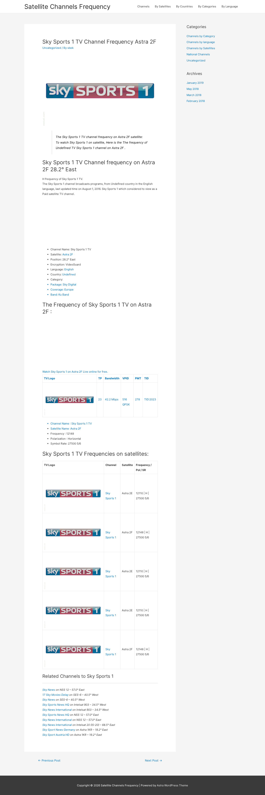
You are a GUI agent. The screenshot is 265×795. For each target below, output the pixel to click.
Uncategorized (51, 48)
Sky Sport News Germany (59, 729)
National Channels (198, 54)
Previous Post (49, 760)
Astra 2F (67, 254)
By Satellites (163, 6)
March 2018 (194, 95)
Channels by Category (201, 36)
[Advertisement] (100, 221)
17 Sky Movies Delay (55, 694)
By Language (230, 6)
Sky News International (57, 709)
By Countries (184, 6)
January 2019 (195, 82)
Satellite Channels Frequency (67, 6)
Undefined (69, 274)
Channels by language (201, 42)
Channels (143, 6)
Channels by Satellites (201, 48)
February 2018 (196, 101)
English (69, 269)
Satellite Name (60, 428)
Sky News (49, 689)
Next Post (153, 760)
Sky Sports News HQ (56, 704)
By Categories (207, 6)
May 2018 (193, 89)
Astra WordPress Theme (172, 785)
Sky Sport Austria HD (56, 734)
